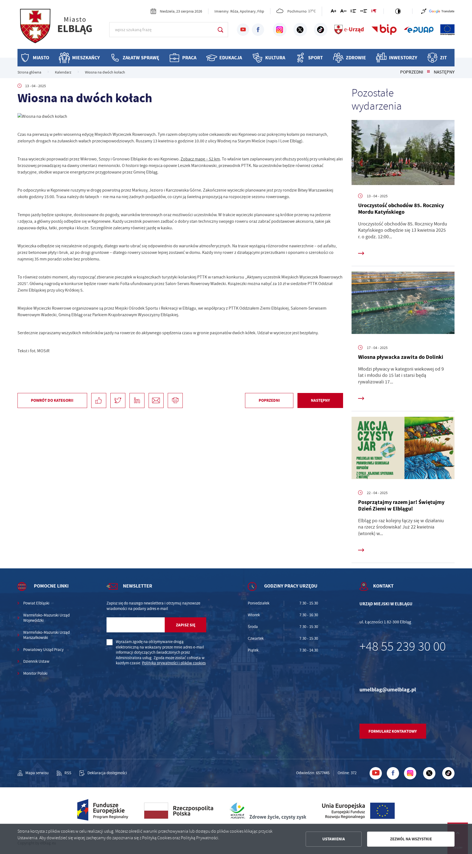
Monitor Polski (35, 673)
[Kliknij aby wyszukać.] (220, 29)
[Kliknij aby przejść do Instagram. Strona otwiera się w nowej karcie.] (280, 30)
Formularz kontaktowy (392, 731)
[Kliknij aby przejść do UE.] (447, 30)
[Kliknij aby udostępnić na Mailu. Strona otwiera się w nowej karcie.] (156, 400)
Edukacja (230, 57)
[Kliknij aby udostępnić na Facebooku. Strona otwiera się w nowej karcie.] (98, 400)
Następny (444, 72)
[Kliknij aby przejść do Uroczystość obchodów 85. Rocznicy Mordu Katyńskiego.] (403, 152)
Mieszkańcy (86, 57)
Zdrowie (356, 57)
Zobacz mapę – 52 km (200, 159)
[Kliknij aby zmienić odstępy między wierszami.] (353, 12)
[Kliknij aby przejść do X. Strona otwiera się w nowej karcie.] (300, 30)
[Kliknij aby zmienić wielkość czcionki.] (333, 12)
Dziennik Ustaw (36, 661)
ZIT (443, 57)
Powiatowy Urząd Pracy (43, 649)
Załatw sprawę (141, 57)
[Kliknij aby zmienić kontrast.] (398, 11)
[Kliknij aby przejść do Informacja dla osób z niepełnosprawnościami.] (423, 11)
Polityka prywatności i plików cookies (174, 663)
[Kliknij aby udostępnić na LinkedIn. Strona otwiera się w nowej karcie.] (136, 400)
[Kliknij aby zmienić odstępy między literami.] (343, 12)
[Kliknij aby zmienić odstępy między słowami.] (363, 12)
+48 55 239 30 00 (402, 646)
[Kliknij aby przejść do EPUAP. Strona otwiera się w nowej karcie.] (418, 30)
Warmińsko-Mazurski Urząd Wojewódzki (46, 618)
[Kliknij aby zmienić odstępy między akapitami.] (373, 12)
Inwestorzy (403, 57)
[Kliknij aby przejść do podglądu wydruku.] (175, 400)
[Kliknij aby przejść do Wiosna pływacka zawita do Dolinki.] (403, 304)
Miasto (41, 57)
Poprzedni (411, 72)
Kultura (275, 57)
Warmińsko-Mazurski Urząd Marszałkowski (46, 635)
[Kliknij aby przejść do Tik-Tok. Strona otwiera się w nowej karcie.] (321, 30)
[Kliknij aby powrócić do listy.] (428, 72)
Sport (315, 57)
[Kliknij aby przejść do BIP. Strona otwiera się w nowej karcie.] (384, 30)
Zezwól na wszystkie (411, 839)
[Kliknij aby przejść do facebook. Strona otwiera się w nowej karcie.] (258, 30)
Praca (189, 57)
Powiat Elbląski (36, 603)
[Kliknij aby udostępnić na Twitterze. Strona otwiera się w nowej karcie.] (117, 400)
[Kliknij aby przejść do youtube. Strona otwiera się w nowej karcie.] (243, 30)
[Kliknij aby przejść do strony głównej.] (61, 28)
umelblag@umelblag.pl (387, 689)
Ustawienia (333, 839)
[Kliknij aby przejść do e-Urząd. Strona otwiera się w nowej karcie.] (349, 30)
